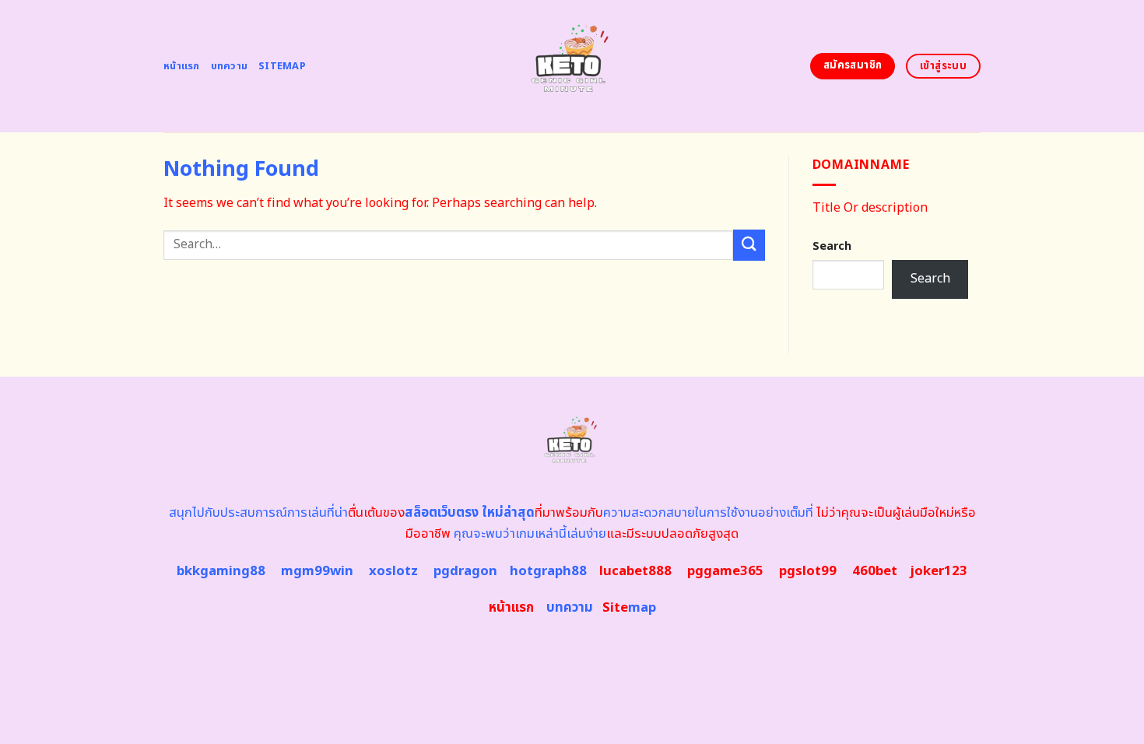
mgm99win (317, 571)
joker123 (938, 571)
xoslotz (393, 571)
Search (831, 246)
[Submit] (748, 245)
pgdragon (465, 571)
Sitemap (282, 66)
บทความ (229, 66)
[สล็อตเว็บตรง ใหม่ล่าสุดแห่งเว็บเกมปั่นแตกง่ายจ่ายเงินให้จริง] (572, 66)
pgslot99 (808, 571)
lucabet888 (635, 571)
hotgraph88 (548, 571)
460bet (874, 571)
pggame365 (725, 571)
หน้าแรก (181, 66)
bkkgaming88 (221, 571)
